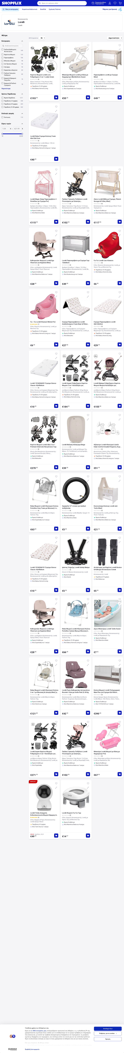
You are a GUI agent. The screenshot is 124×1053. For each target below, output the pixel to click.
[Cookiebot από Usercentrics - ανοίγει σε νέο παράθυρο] (12, 1049)
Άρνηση (107, 1039)
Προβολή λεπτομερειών (32, 1049)
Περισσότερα (6, 88)
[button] (120, 3)
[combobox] (62, 3)
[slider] (2, 134)
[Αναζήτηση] (39, 3)
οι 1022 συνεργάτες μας (38, 1030)
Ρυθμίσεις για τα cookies (107, 1033)
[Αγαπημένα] (115, 3)
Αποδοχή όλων (107, 1028)
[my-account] (109, 3)
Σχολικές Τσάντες (55, 9)
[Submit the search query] (4, 46)
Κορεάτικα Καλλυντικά (29, 9)
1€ (2, 136)
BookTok (43, 9)
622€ (21, 136)
